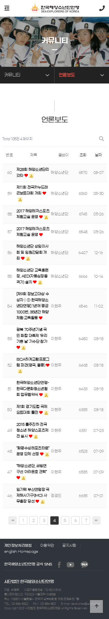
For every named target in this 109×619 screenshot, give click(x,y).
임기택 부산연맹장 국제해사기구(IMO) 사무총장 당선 (32, 495)
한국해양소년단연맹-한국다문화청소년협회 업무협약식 (32, 389)
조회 (83, 155)
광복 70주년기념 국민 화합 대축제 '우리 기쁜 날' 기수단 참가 (31, 335)
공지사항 (69, 545)
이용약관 (47, 545)
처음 (12, 520)
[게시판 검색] (101, 139)
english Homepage (21, 551)
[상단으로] (96, 606)
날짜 (98, 155)
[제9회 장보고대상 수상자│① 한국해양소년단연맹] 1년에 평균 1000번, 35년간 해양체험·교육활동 (32, 306)
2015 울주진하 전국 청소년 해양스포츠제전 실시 (32, 430)
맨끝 (96, 520)
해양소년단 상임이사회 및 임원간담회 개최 (32, 252)
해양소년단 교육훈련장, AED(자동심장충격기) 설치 (32, 276)
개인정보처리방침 (18, 545)
